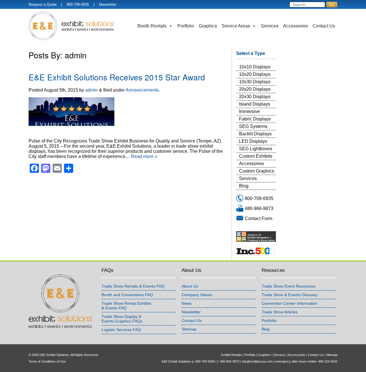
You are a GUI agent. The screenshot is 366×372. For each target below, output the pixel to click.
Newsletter (107, 4)
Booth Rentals (152, 25)
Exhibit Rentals (231, 355)
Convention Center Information (289, 303)
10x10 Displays (254, 66)
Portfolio (185, 25)
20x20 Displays (254, 89)
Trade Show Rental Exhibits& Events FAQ (126, 305)
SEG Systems (253, 126)
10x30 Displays (254, 81)
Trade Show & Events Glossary (290, 294)
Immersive (249, 111)
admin (91, 90)
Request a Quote (43, 4)
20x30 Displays (254, 96)
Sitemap (189, 329)
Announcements (142, 90)
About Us (190, 286)
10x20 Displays (254, 74)
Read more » (144, 156)
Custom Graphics (256, 171)
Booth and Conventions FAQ (127, 294)
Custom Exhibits (255, 156)
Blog (243, 185)
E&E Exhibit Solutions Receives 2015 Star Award (117, 77)
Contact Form (258, 218)
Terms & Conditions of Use (47, 361)
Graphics (208, 25)
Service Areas (236, 25)
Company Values (197, 294)
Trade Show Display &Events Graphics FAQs (122, 318)
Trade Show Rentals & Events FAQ (133, 286)
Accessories (295, 25)
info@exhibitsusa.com (257, 361)
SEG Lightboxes (255, 148)
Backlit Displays (255, 133)
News (187, 303)
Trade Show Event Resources (288, 286)
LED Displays (253, 141)
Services (270, 25)
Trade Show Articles (279, 312)
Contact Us (324, 25)
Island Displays (254, 104)
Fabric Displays (255, 118)
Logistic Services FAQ (121, 329)
